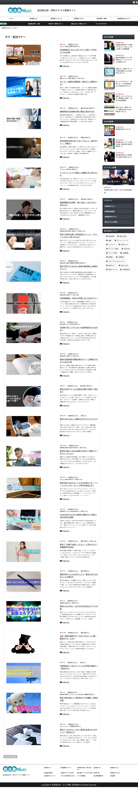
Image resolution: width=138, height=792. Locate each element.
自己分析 (86, 108)
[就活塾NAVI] (20, 12)
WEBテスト (124, 244)
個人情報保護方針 (98, 776)
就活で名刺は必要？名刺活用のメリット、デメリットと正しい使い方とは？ (79, 235)
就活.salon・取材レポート (53, 24)
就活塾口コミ (97, 767)
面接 (61, 78)
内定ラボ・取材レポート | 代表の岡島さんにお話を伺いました (124, 71)
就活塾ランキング (56, 18)
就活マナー (77, 46)
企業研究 (71, 46)
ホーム (11, 18)
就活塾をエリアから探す (67, 773)
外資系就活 (125, 269)
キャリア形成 (70, 324)
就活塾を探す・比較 (8, 24)
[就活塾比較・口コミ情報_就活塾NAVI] (15, 772)
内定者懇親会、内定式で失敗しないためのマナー (79, 298)
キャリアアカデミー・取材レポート (80, 24)
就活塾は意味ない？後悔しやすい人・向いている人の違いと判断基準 (124, 47)
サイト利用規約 (81, 776)
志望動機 (71, 263)
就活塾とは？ (34, 18)
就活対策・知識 (101, 18)
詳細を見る (66, 66)
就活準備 (62, 231)
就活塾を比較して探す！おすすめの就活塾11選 (118, 191)
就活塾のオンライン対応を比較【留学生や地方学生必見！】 (124, 144)
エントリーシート (73, 694)
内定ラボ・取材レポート (30, 24)
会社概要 (112, 776)
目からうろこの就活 (111, 222)
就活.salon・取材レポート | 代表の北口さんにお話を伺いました (124, 109)
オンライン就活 (64, 46)
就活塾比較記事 (109, 211)
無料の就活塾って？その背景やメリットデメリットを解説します (124, 59)
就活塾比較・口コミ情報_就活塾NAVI (66, 784)
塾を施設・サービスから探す (85, 773)
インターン (63, 169)
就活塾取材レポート (66, 767)
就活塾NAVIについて (124, 18)
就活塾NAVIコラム (73, 44)
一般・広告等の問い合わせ (68, 776)
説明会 (82, 137)
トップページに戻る (10, 756)
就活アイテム (81, 231)
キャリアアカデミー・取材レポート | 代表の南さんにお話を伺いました (124, 83)
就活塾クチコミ (79, 18)
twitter (134, 2)
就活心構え (84, 199)
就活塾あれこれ (109, 206)
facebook (137, 2)
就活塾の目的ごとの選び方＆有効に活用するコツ (124, 156)
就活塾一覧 (97, 773)
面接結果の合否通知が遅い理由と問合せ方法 (77, 111)
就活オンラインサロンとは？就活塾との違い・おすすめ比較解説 (124, 98)
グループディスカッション (117, 261)
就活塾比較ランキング (123, 129)
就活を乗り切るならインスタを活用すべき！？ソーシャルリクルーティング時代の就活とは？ (79, 484)
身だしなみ (81, 78)
